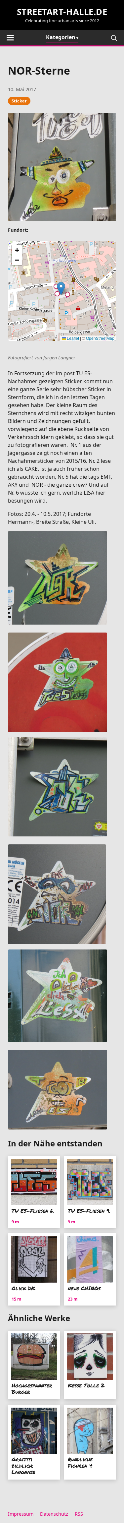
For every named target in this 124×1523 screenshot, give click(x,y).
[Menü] (10, 37)
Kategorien (60, 37)
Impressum (20, 1514)
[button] (61, 288)
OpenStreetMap (100, 338)
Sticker (19, 101)
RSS (79, 1514)
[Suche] (113, 37)
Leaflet (72, 338)
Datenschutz (54, 1514)
